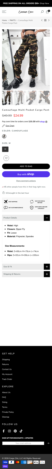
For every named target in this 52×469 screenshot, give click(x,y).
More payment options (26, 180)
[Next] (46, 60)
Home (4, 20)
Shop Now (44, 3)
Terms (4, 407)
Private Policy (8, 412)
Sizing (4, 402)
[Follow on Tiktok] (21, 431)
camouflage (4, 136)
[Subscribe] (47, 443)
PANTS (13, 20)
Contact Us (7, 369)
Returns (5, 364)
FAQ (4, 397)
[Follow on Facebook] (3, 431)
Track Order (7, 379)
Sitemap (5, 417)
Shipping (6, 359)
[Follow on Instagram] (9, 431)
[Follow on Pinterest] (15, 431)
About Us (6, 392)
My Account (7, 374)
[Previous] (6, 60)
